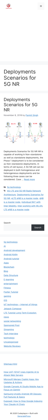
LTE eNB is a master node (16, 209)
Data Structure (11, 275)
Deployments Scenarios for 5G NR (21, 104)
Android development (14, 250)
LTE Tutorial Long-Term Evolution (20, 313)
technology (9, 338)
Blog (6, 271)
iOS (5, 300)
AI (5, 246)
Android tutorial (11, 258)
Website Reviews (12, 346)
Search (7, 223)
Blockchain (9, 267)
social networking (12, 321)
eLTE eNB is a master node (24, 198)
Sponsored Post (11, 325)
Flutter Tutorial (11, 292)
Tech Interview (11, 333)
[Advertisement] (24, 37)
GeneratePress (24, 416)
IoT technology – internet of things (20, 304)
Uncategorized (11, 342)
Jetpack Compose (12, 308)
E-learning (9, 279)
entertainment (11, 283)
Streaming (9, 329)
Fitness (7, 288)
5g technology (14, 187)
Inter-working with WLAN (30, 206)
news (6, 317)
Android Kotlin (11, 254)
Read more (29, 179)
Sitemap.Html (10, 364)
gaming (7, 296)
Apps (6, 263)
